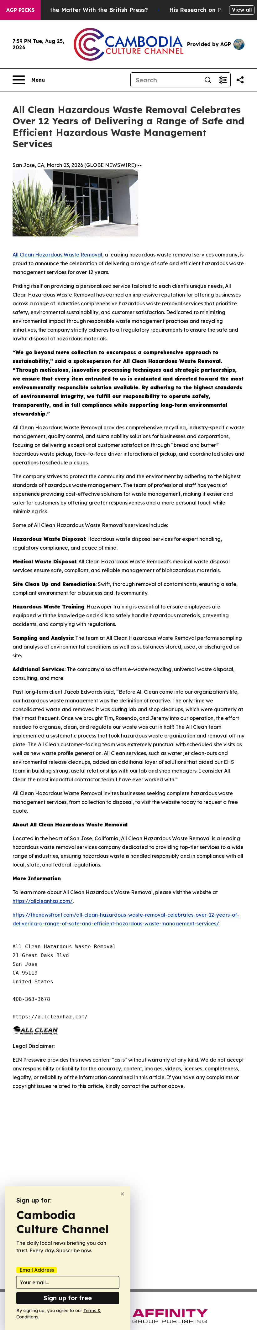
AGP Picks (20, 10)
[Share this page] (240, 80)
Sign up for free (68, 1298)
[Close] (122, 1194)
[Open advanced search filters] (222, 80)
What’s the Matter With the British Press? (88, 9)
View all (242, 10)
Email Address (36, 1270)
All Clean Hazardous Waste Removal (57, 254)
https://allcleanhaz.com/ (43, 901)
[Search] (207, 80)
